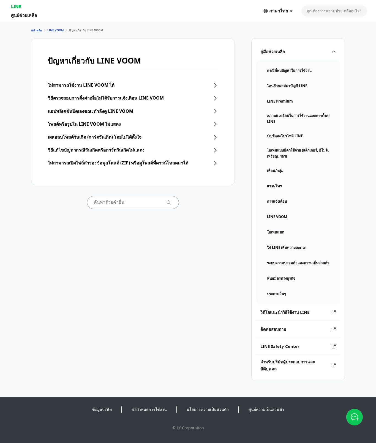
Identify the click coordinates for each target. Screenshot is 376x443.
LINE (16, 6)
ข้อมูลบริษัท (102, 409)
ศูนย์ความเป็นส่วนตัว (266, 409)
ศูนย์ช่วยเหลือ (24, 15)
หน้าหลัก (36, 30)
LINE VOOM (55, 30)
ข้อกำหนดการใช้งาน (149, 409)
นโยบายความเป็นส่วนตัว (208, 409)
